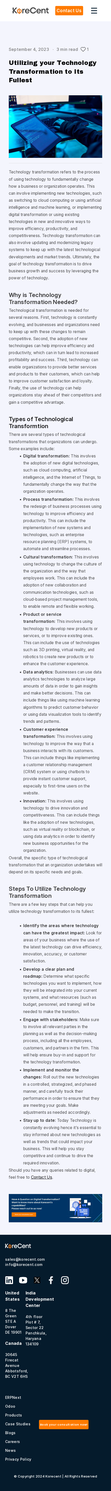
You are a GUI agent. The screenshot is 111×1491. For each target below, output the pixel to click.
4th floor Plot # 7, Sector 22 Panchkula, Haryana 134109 (40, 1318)
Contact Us (41, 1177)
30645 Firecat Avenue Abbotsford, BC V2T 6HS (16, 1360)
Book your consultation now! (64, 1424)
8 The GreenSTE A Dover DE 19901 (13, 1312)
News (10, 1450)
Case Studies (17, 1424)
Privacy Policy (18, 1459)
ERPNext (13, 1397)
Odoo (10, 1406)
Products (13, 1415)
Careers (12, 1441)
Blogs (10, 1433)
